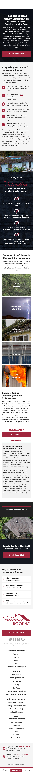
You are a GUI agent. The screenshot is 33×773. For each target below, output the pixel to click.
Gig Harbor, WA (12, 747)
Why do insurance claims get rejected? (13, 579)
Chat (29, 770)
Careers (16, 735)
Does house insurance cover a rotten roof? (14, 587)
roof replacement (13, 229)
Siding (16, 685)
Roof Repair (16, 674)
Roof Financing (16, 709)
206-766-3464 (22, 755)
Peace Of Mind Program (16, 666)
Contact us (11, 141)
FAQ (16, 663)
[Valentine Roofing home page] (16, 619)
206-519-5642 (24, 747)
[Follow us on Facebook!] (14, 639)
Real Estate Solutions (16, 694)
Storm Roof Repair (15, 429)
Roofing (16, 671)
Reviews (16, 725)
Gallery (16, 660)
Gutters (16, 688)
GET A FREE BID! (16, 633)
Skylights (16, 681)
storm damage (15, 36)
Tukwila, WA (11, 755)
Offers (16, 657)
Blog (16, 731)
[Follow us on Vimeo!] (23, 639)
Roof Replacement (16, 678)
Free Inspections (16, 440)
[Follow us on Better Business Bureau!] (18, 639)
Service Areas (16, 722)
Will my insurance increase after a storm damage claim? (17, 602)
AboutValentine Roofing (16, 718)
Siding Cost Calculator (16, 706)
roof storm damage (22, 130)
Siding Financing (16, 712)
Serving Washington (15, 509)
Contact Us (16, 770)
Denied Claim (16, 435)
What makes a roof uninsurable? (12, 594)
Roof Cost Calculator (16, 702)
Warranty (16, 654)
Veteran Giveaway (16, 728)
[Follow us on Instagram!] (10, 639)
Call (6, 770)
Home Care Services (16, 691)
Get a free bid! (16, 54)
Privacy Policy (16, 738)
